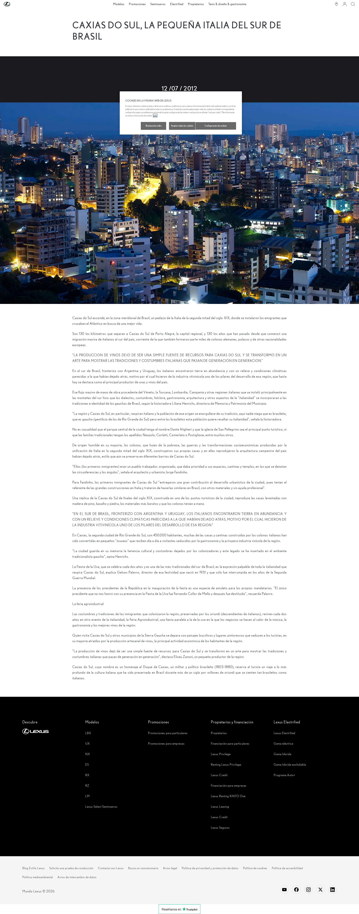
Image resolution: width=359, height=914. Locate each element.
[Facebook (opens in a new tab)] (296, 889)
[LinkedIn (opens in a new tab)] (332, 889)
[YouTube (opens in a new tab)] (284, 889)
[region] (181, 113)
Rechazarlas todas (154, 125)
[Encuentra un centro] (336, 4)
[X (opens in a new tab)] (320, 889)
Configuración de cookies (216, 125)
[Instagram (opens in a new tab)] (308, 889)
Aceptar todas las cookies (182, 125)
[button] (14, 4)
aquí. (155, 115)
